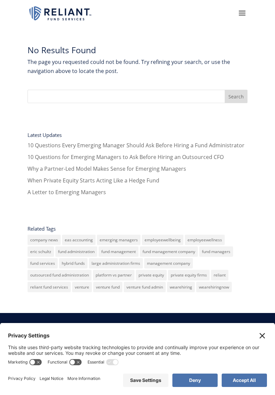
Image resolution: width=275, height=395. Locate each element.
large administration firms (116, 263)
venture (82, 287)
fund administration (76, 251)
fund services (42, 263)
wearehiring (181, 287)
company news (44, 240)
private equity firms (189, 275)
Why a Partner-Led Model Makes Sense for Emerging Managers (107, 168)
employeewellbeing (163, 240)
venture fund (108, 287)
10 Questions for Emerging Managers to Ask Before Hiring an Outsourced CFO (126, 157)
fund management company (169, 251)
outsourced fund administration (59, 275)
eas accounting (79, 240)
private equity (151, 275)
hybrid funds (73, 263)
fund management (118, 251)
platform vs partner (114, 275)
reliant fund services (49, 287)
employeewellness (204, 240)
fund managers (216, 251)
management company (168, 263)
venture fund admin (144, 287)
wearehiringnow (214, 287)
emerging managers (119, 240)
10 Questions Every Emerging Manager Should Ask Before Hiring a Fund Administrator (136, 145)
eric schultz (40, 251)
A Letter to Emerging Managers (67, 192)
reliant (220, 275)
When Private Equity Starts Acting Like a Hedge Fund (93, 180)
